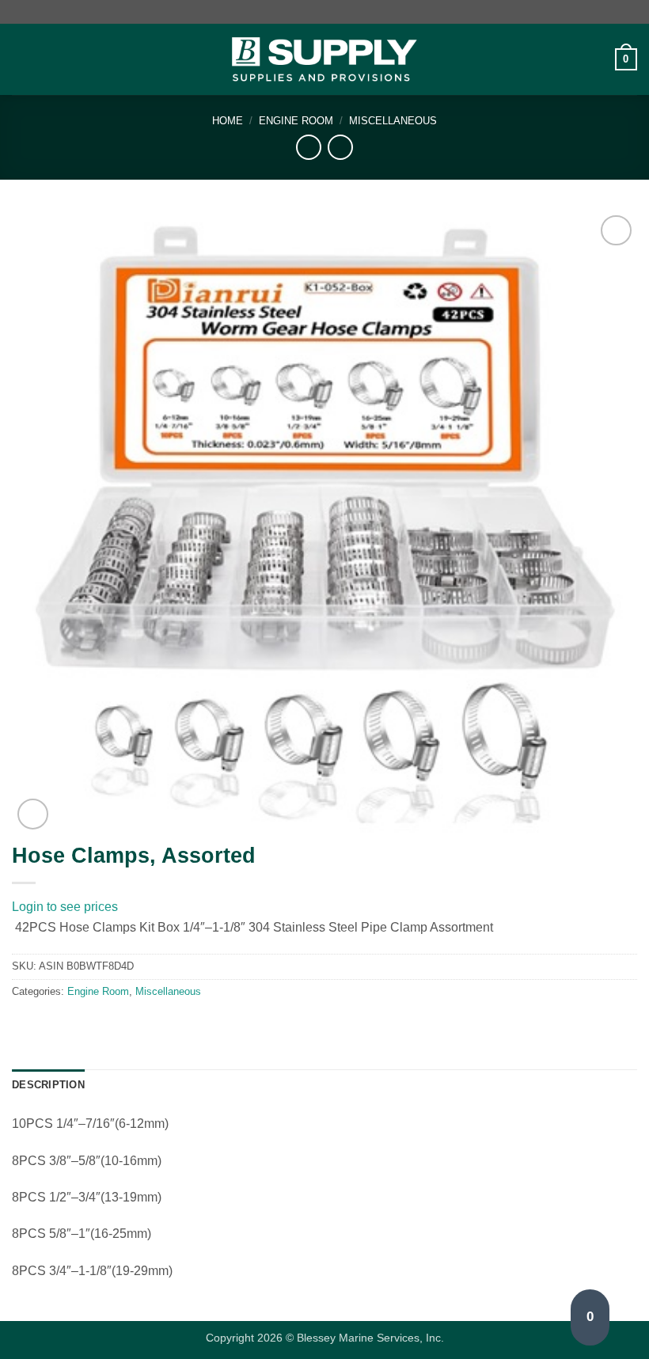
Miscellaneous (393, 121)
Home (227, 121)
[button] (21, 59)
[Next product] (308, 147)
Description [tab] (48, 1085)
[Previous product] (340, 147)
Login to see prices (65, 906)
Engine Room (296, 121)
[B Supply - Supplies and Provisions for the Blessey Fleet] (324, 59)
